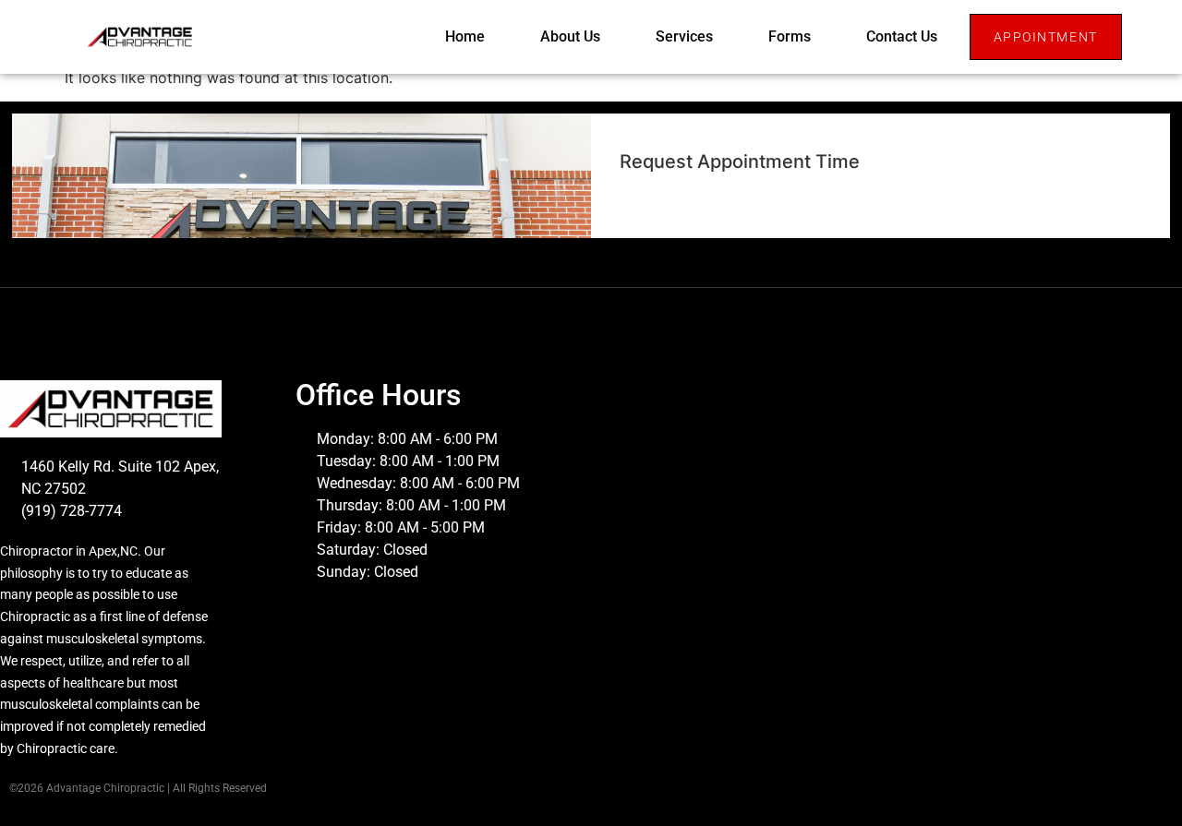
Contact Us (901, 36)
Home (465, 36)
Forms (789, 36)
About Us (570, 36)
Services (684, 36)
